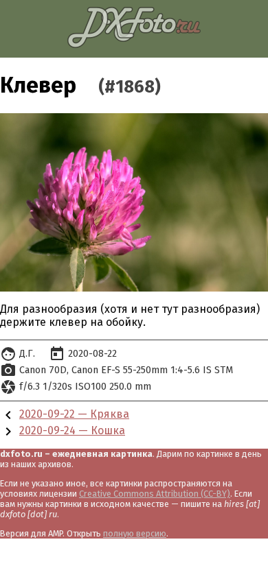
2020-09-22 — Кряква (74, 414)
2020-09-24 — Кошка (72, 430)
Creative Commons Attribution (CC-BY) (154, 493)
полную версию (134, 533)
